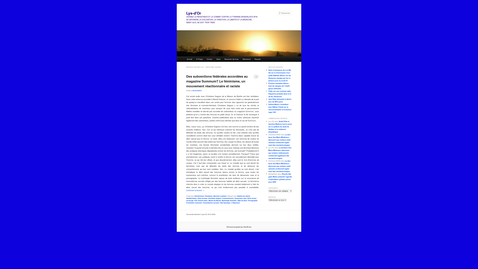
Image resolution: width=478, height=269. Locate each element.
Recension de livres (231, 59)
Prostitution (190, 203)
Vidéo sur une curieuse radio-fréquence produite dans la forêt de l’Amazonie (280, 94)
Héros (218, 59)
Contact (209, 59)
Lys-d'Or (193, 13)
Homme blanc (203, 200)
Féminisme (209, 196)
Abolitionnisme (191, 198)
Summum (198, 203)
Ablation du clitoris (243, 196)
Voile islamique (225, 203)
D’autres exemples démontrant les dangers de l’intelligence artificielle (279, 86)
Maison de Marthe (215, 200)
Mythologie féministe (229, 200)
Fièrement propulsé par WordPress (239, 227)
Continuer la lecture (195, 190)
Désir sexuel (251, 198)
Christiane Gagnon (214, 198)
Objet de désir (242, 200)
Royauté (258, 59)
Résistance (247, 59)
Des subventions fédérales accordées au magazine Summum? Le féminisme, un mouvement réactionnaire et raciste (217, 81)
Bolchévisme (199, 196)
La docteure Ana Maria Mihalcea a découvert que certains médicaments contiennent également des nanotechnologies (279, 139)
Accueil (189, 59)
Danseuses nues (241, 198)
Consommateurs (228, 198)
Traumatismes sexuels (211, 203)
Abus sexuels (202, 198)
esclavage (190, 200)
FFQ (195, 200)
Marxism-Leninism (220, 196)
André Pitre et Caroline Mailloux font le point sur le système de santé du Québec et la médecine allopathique (280, 126)
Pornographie (252, 200)
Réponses (235, 203)
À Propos (199, 59)
